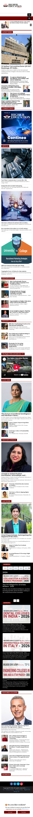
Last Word (6, 501)
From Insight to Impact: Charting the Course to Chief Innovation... (20, 311)
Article (5, 146)
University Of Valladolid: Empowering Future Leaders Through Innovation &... (19, 757)
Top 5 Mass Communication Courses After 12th (14, 180)
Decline (23, 812)
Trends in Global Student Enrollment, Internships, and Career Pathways (19, 78)
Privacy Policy (10, 790)
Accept (10, 812)
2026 (5, 568)
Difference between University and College (12, 265)
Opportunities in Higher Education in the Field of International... (20, 301)
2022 (26, 568)
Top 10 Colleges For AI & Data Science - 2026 (14, 585)
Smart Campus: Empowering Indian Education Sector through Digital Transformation (11, 102)
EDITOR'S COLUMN (8, 321)
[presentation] (2, 25)
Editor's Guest (8, 278)
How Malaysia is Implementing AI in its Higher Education (19, 334)
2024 (15, 568)
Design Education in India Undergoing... (12, 185)
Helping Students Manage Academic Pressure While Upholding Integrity (18, 292)
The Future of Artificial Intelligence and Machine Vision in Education (20, 95)
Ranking (7, 603)
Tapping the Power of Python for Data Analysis (13, 271)
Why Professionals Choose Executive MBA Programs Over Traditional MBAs (19, 283)
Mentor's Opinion (9, 440)
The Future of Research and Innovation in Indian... (14, 222)
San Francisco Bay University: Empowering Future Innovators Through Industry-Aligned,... (15, 726)
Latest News (7, 32)
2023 (21, 568)
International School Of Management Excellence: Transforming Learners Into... (19, 747)
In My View (6, 380)
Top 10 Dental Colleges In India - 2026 (12, 624)
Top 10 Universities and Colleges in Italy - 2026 (14, 652)
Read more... (25, 809)
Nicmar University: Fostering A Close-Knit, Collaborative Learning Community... (19, 766)
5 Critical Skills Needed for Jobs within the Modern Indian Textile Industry (20, 22)
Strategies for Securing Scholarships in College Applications (16, 345)
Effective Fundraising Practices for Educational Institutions (19, 324)
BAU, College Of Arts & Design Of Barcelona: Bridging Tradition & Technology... (18, 737)
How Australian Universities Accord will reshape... (14, 228)
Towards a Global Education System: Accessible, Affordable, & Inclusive (11, 87)
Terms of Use (19, 790)
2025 (10, 568)
